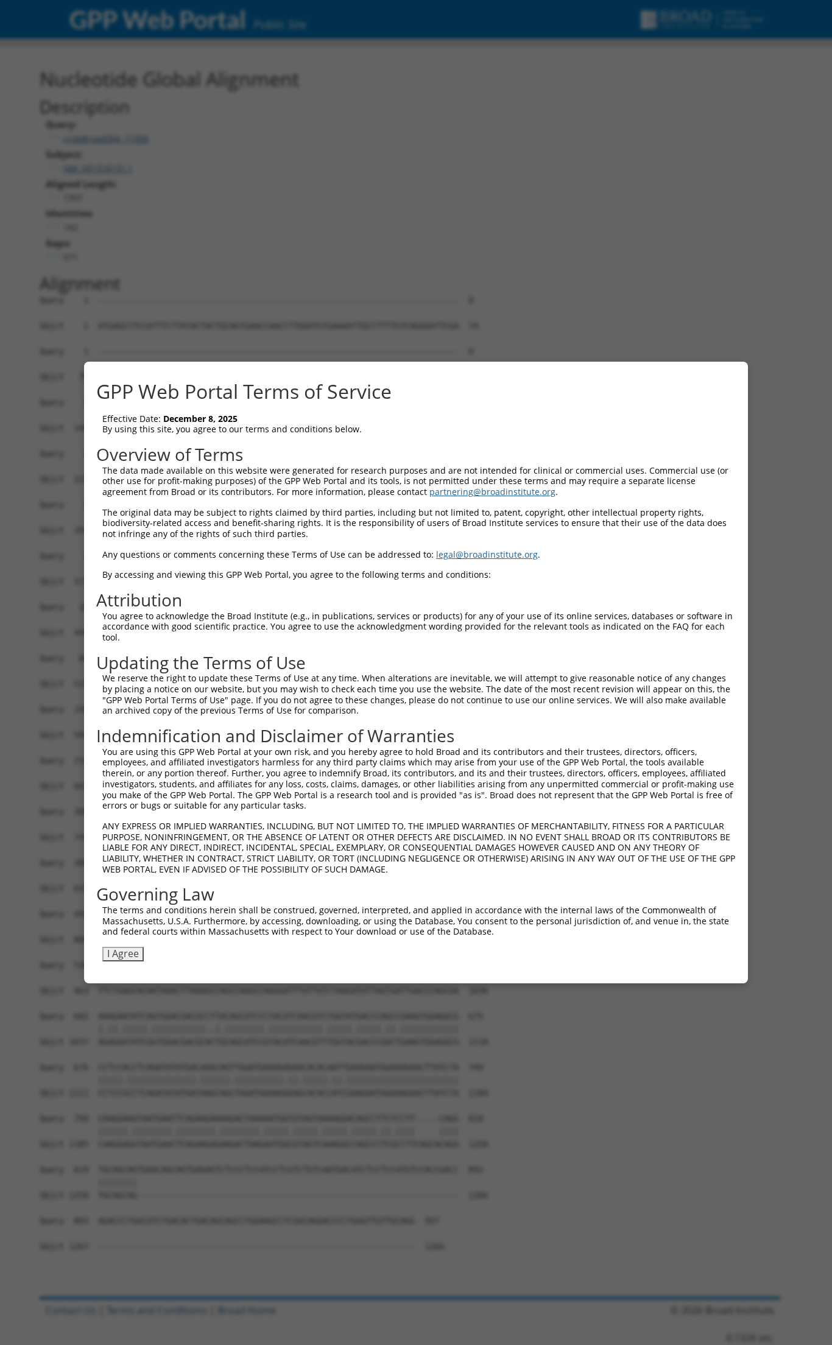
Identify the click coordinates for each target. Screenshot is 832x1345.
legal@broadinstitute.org (487, 554)
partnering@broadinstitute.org (492, 491)
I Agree (123, 953)
